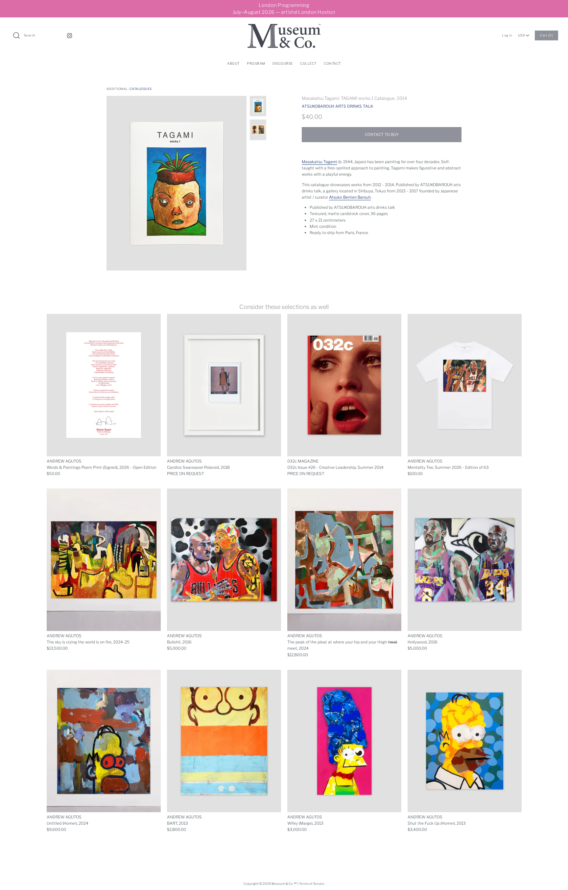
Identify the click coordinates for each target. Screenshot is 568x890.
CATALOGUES (141, 89)
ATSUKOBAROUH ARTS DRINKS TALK (337, 106)
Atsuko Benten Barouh (350, 197)
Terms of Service (311, 883)
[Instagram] (69, 35)
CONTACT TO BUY (382, 134)
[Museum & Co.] (284, 27)
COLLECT (308, 63)
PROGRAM (256, 63)
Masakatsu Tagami (319, 161)
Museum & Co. (283, 883)
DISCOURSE (282, 63)
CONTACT (332, 63)
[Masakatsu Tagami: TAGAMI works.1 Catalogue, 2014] (176, 183)
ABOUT (233, 63)
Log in (507, 35)
